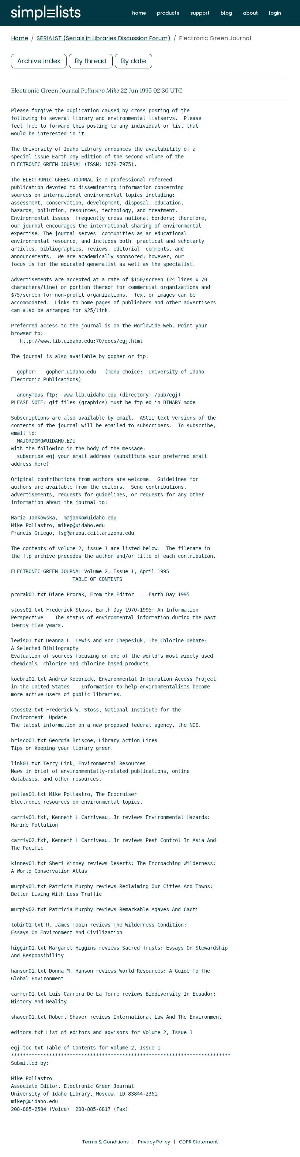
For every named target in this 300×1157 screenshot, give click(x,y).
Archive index (38, 60)
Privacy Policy (154, 1141)
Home (19, 38)
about (250, 13)
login (275, 13)
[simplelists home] (45, 12)
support (200, 13)
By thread (90, 60)
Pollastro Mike (100, 90)
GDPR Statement (198, 1141)
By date (133, 60)
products (168, 13)
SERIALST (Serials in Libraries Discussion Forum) (103, 38)
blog (226, 13)
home (139, 13)
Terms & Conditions (105, 1141)
